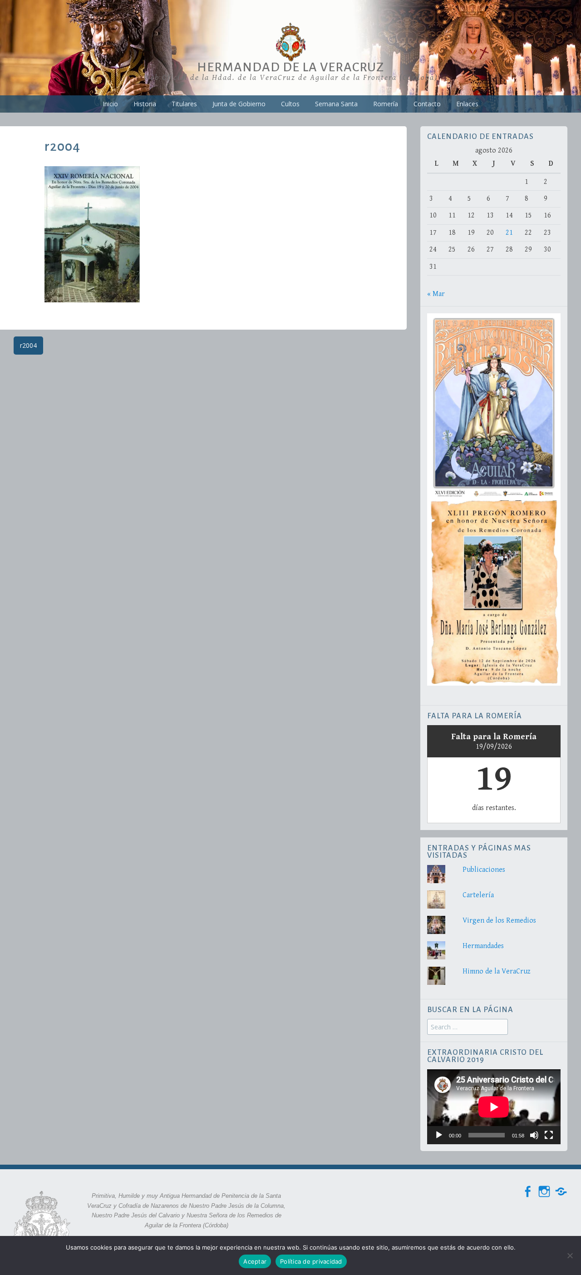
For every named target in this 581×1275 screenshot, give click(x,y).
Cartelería (478, 895)
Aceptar (254, 1261)
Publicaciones (484, 869)
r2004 (28, 345)
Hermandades (483, 946)
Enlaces (467, 103)
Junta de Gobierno (239, 103)
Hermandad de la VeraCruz (290, 67)
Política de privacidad (311, 1261)
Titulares (184, 103)
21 (509, 232)
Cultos (290, 103)
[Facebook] (527, 1192)
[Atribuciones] (561, 1192)
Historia (144, 103)
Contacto (427, 103)
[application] (494, 1106)
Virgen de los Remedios (499, 920)
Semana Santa (336, 103)
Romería (385, 103)
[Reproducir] (438, 1135)
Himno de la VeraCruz (497, 971)
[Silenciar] (534, 1135)
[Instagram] (544, 1192)
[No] (569, 1255)
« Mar (436, 294)
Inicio (110, 103)
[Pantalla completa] (548, 1135)
